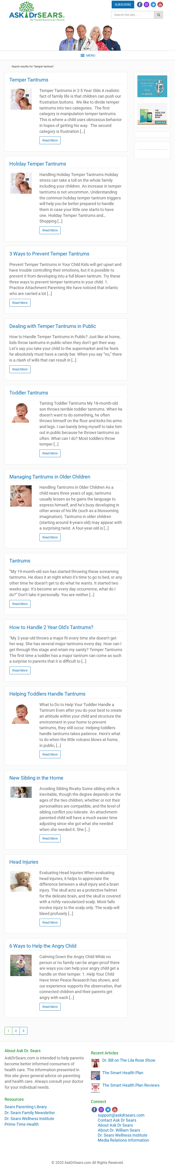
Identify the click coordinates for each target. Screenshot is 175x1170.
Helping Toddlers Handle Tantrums (47, 694)
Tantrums (19, 561)
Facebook (139, 4)
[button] (90, 55)
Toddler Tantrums (28, 393)
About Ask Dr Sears (115, 1125)
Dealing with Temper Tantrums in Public (52, 326)
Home (8, 66)
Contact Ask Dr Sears (117, 1120)
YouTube (160, 4)
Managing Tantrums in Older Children (49, 477)
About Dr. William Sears (119, 1130)
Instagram (146, 4)
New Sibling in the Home (36, 778)
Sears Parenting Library (26, 1106)
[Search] (158, 15)
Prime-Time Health (22, 1124)
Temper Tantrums (28, 80)
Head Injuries (23, 862)
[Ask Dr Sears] (37, 11)
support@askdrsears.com (121, 1115)
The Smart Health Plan (122, 1072)
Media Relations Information (123, 1140)
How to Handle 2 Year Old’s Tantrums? (51, 627)
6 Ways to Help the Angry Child (42, 946)
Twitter (153, 4)
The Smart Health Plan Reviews (131, 1085)
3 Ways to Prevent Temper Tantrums (49, 254)
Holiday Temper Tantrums (37, 164)
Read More (50, 140)
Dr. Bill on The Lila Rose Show (128, 1060)
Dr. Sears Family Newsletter (30, 1112)
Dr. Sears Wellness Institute (29, 1118)
